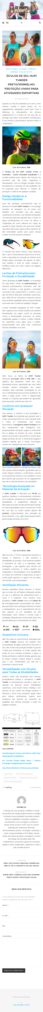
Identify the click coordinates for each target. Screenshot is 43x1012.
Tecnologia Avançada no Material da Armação (18, 488)
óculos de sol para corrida (28, 778)
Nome (5, 905)
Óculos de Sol (25, 72)
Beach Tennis (12, 69)
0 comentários (35, 787)
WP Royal (26, 997)
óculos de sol (8, 774)
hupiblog (8, 787)
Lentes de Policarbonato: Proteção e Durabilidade (19, 275)
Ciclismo (23, 69)
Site (3, 926)
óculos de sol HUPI (10, 778)
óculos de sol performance (12, 782)
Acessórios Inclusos (15, 634)
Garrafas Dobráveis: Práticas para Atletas (20, 768)
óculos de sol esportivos (24, 774)
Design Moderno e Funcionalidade (14, 198)
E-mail (5, 915)
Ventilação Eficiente (15, 585)
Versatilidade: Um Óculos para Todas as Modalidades (20, 671)
